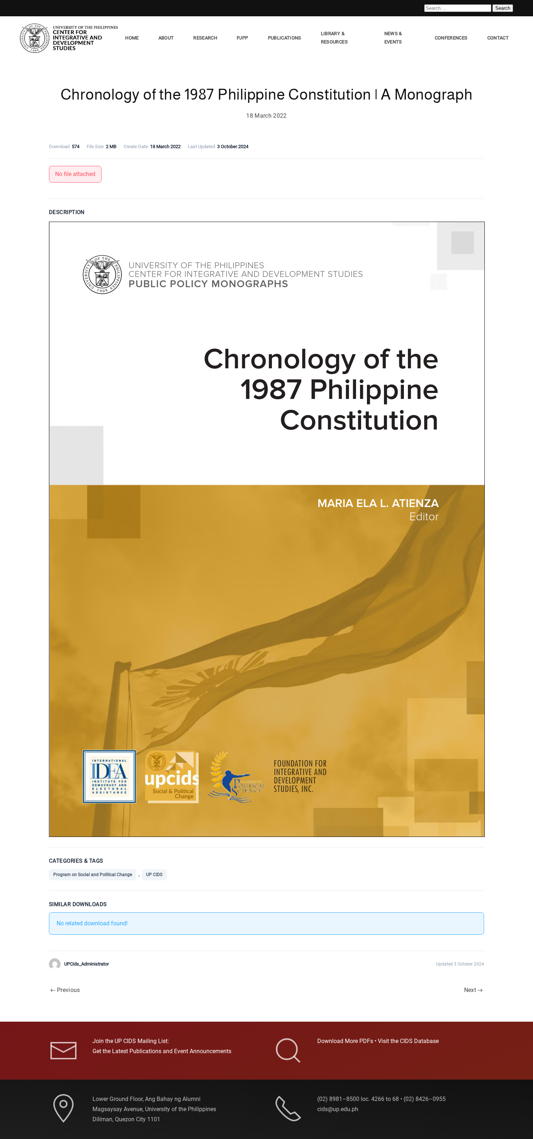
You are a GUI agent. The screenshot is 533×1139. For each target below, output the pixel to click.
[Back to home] (70, 38)
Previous (68, 990)
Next (470, 990)
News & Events (393, 38)
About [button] (166, 38)
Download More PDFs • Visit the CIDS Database (378, 1041)
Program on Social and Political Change (92, 874)
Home (132, 38)
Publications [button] (284, 38)
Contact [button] (498, 38)
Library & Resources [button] (334, 38)
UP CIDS (154, 874)
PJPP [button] (242, 38)
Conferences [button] (451, 38)
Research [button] (205, 38)
